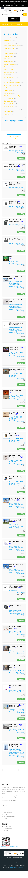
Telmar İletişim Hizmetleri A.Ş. (17, 867)
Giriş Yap (6, 5)
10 (19, 770)
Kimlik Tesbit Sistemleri (10, 88)
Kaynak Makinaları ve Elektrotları (12, 82)
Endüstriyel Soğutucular (10, 64)
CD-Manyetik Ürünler (9, 43)
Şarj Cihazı (6, 109)
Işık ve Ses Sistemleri (9, 72)
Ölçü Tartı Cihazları (8, 101)
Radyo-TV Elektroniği (9, 106)
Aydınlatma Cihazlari (9, 37)
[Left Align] (25, 14)
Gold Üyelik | (12, 3)
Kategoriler (8, 24)
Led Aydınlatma (8, 93)
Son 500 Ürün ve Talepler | (8, 1)
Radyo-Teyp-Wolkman (9, 103)
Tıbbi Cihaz (16, 109)
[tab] (14, 137)
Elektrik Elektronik (17, 24)
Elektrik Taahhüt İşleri (9, 53)
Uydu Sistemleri (8, 111)
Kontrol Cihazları (8, 90)
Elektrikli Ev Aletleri (8, 56)
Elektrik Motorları (8, 51)
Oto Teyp (18, 96)
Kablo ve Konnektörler (9, 77)
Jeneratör (6, 74)
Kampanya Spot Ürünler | (21, 1)
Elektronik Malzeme (9, 59)
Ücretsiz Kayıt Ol (14, 19)
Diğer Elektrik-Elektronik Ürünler (12, 45)
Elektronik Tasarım (8, 61)
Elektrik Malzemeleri (9, 48)
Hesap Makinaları (8, 69)
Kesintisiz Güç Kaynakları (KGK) (12, 85)
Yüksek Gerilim (7, 114)
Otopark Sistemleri (8, 98)
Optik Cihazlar (7, 96)
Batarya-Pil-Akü (8, 40)
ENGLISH (17, 3)
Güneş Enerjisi (7, 67)
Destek (12, 5)
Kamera (6, 80)
